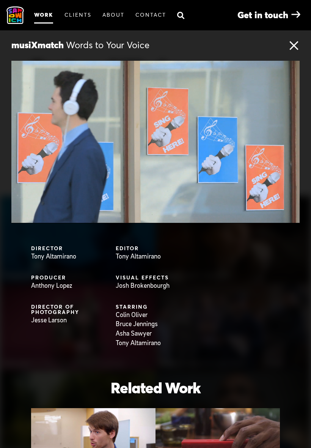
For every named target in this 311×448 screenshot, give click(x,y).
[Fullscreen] (292, 216)
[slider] (163, 216)
